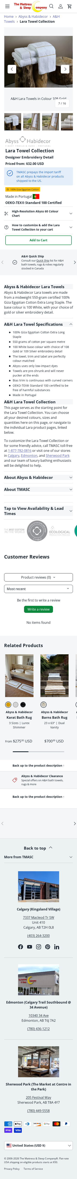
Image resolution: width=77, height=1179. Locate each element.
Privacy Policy (12, 1169)
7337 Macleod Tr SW (38, 917)
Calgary (13, 455)
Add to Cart (38, 240)
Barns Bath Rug (54, 717)
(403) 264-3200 (38, 935)
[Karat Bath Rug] (19, 675)
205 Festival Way (38, 1097)
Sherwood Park (57, 455)
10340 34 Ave (39, 1015)
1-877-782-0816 (19, 450)
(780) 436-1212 (38, 1028)
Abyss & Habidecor (33, 16)
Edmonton (29, 455)
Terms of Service (33, 1169)
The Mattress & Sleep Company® (39, 1158)
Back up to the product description (38, 765)
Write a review (38, 609)
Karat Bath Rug (19, 717)
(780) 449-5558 (38, 1110)
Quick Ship (42, 260)
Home (9, 16)
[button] (69, 6)
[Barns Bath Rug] (54, 675)
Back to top (35, 848)
